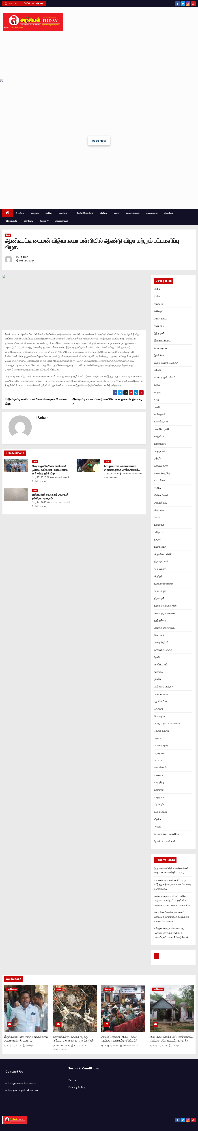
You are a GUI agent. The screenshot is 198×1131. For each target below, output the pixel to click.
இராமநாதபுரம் (161, 348)
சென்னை (159, 510)
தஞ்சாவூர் (159, 524)
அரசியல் (20, 212)
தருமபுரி (158, 539)
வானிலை (159, 790)
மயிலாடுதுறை (161, 745)
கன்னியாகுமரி (161, 429)
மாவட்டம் (63, 212)
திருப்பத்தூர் (160, 569)
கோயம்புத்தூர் (161, 466)
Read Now (99, 141)
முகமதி (29, 1045)
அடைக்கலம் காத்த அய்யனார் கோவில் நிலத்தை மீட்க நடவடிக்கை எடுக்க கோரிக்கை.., (171, 916)
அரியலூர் (159, 311)
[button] (4, 140)
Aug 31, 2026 (14, 1045)
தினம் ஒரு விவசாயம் (164, 613)
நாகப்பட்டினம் (161, 664)
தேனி (8, 235)
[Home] (7, 213)
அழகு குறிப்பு (160, 318)
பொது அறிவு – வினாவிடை (167, 723)
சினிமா (49, 212)
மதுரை (157, 738)
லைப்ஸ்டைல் (152, 212)
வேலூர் (157, 826)
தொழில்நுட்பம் (161, 642)
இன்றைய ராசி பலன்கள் (166, 363)
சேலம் (157, 517)
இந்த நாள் (159, 333)
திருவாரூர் (159, 598)
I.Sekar (24, 257)
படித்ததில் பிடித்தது (164, 686)
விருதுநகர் (159, 797)
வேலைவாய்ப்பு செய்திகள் (167, 834)
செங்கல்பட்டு (160, 502)
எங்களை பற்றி (61, 220)
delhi (157, 289)
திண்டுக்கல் (160, 547)
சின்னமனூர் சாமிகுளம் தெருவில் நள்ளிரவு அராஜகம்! (50, 496)
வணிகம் (158, 775)
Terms (72, 1080)
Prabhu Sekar (130, 1045)
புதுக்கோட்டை (161, 701)
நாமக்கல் (158, 672)
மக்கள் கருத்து (161, 731)
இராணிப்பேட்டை (162, 340)
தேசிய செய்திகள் (85, 212)
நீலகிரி (157, 679)
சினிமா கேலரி (161, 495)
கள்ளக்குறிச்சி (161, 421)
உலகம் (117, 212)
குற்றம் (157, 458)
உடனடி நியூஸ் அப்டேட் (165, 377)
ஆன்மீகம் (168, 212)
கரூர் (156, 399)
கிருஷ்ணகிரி (160, 451)
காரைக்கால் (160, 444)
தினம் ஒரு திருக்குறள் (165, 605)
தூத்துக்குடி (160, 620)
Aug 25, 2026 (39, 477)
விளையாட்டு (11, 220)
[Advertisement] (99, 55)
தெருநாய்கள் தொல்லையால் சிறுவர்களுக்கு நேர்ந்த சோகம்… (122, 467)
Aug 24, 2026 (39, 502)
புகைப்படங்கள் (133, 212)
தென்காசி (159, 635)
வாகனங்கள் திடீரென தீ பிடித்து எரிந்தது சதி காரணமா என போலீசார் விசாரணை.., (172, 884)
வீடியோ (103, 212)
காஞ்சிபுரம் (159, 436)
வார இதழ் (28, 220)
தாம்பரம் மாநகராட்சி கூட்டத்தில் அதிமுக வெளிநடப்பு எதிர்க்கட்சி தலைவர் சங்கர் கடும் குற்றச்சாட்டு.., (172, 900)
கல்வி (157, 407)
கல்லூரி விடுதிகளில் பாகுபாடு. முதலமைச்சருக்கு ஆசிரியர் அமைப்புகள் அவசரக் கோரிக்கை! (171, 933)
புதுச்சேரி (158, 709)
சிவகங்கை (159, 480)
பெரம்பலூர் (159, 716)
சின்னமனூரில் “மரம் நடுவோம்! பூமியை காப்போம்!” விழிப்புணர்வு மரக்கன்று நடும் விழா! (50, 469)
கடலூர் (157, 392)
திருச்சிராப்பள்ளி (162, 554)
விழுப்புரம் (159, 804)
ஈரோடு (157, 370)
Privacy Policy (76, 1087)
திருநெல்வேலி (161, 561)
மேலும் (43, 220)
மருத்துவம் (159, 753)
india (157, 296)
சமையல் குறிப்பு (162, 473)
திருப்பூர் (158, 576)
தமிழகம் (35, 212)
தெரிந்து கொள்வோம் (164, 628)
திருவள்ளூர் (160, 591)
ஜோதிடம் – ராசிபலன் (164, 841)
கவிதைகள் (160, 414)
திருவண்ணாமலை (163, 583)
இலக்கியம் (159, 355)
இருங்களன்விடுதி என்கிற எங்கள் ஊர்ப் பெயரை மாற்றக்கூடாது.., (26, 1038)
